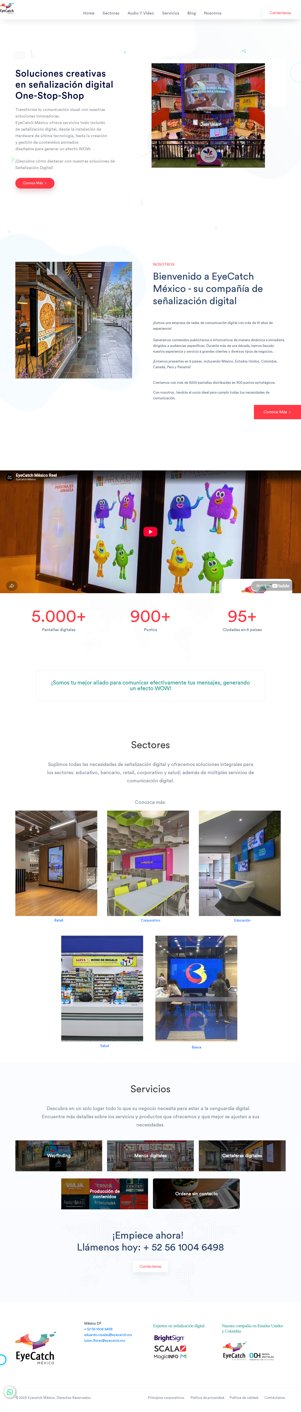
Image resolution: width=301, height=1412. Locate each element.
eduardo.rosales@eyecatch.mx (108, 1335)
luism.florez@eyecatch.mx (104, 1340)
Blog (191, 13)
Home (88, 13)
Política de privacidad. (208, 1398)
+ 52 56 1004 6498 (98, 1329)
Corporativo (150, 920)
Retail (58, 920)
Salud (104, 1046)
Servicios (170, 13)
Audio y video (141, 13)
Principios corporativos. (166, 1398)
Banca (196, 1047)
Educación (242, 920)
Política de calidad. (245, 1398)
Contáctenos (280, 13)
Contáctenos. (275, 1398)
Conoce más (33, 183)
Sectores (111, 13)
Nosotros (213, 13)
